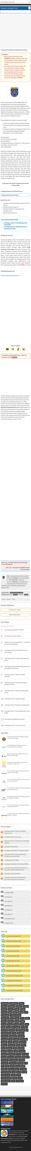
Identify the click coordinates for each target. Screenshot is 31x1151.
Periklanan (18, 1057)
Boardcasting (5, 1015)
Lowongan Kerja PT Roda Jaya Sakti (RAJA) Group (17, 691)
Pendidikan (12, 1054)
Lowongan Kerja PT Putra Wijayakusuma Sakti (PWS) (17, 712)
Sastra (12, 1066)
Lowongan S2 (8, 910)
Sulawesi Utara (6, 1075)
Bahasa (23, 1009)
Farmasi (4, 1024)
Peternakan (5, 1063)
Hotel (3, 1027)
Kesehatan (21, 1036)
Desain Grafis (5, 1018)
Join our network (15, 345)
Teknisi (15, 1078)
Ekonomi (4, 1021)
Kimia (10, 1039)
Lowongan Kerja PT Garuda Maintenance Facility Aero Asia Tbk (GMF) (15, 855)
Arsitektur (4, 1009)
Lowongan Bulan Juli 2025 (12, 965)
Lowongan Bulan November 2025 (14, 985)
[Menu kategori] (29, 1)
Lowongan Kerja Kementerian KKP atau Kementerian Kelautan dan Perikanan (15, 878)
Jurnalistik (21, 1030)
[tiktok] (18, 349)
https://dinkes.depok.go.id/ (12, 275)
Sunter (13, 1075)
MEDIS (24, 1045)
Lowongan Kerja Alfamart (11, 846)
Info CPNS (4, 1030)
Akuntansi (4, 1006)
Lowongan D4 (8, 905)
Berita (10, 1012)
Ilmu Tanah (24, 1027)
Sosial (18, 1072)
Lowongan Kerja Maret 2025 (13, 946)
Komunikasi (24, 1039)
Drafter (27, 1018)
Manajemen (22, 1042)
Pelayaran (4, 1054)
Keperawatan (12, 1036)
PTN (26, 1063)
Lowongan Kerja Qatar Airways (13, 636)
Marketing (4, 1045)
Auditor (17, 1009)
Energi (22, 1021)
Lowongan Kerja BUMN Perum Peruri (15, 719)
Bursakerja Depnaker (8, 2)
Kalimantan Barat (6, 1033)
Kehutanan (4, 1036)
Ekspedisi (10, 1021)
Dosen (22, 1018)
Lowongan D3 (8, 901)
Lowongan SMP (9, 892)
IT (16, 1030)
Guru (27, 1024)
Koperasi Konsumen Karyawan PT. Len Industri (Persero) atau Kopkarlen (17, 643)
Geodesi (10, 1024)
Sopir (13, 1072)
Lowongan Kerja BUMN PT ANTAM (14, 630)
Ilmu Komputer (16, 1027)
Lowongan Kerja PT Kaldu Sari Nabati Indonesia (15, 675)
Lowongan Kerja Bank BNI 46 (12, 873)
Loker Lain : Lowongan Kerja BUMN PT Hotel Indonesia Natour (17, 568)
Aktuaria (21, 1003)
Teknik (18, 1075)
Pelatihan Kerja (9, 923)
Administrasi (5, 1003)
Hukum (8, 1027)
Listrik (10, 1042)
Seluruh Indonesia (14, 1069)
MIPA (14, 1048)
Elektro (17, 1021)
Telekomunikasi (6, 1081)
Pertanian (21, 1060)
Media (18, 1045)
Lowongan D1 (8, 897)
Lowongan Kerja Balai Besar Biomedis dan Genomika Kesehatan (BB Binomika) (15, 868)
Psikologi (20, 1063)
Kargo (14, 1033)
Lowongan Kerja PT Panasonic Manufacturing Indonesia (16, 841)
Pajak (15, 1051)
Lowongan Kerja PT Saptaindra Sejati (15, 698)
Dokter (17, 1018)
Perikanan (10, 1057)
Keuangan (4, 1039)
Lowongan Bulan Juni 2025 (12, 961)
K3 (27, 1030)
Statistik (24, 1072)
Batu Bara (4, 1012)
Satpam (18, 1066)
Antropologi (12, 1006)
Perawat (4, 1057)
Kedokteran (21, 1033)
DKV (12, 1018)
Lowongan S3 (8, 914)
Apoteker (19, 1006)
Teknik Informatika (6, 1078)
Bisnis (25, 1012)
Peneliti (19, 1054)
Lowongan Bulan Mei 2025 (12, 956)
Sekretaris (4, 1069)
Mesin (3, 1048)
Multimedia (21, 1048)
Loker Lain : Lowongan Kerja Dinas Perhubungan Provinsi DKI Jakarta (14, 563)
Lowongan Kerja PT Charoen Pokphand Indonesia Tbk (15, 832)
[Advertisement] (15, 30)
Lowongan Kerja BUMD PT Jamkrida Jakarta (16, 850)
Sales (7, 1066)
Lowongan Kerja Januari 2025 (13, 936)
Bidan (15, 1012)
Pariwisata (22, 1051)
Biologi (20, 1012)
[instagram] (12, 349)
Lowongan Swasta (10, 918)
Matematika (12, 1045)
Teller (13, 1081)
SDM (23, 1066)
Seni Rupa (23, 1069)
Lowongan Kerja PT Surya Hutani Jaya (15, 725)
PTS (3, 1066)
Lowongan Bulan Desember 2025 (14, 990)
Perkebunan (5, 1060)
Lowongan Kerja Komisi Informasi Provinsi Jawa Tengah (16, 651)
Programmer (12, 1063)
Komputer (16, 1039)
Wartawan (4, 1084)
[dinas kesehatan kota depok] (15, 92)
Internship (11, 1030)
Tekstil (20, 1078)
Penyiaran (25, 1054)
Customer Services (15, 1015)
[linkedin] (23, 349)
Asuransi (10, 1009)
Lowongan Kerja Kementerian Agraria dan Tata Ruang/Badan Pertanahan (17, 667)
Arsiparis (25, 1006)
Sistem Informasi (6, 1072)
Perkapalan (26, 1057)
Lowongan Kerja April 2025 (12, 951)
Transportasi (19, 1081)
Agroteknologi (13, 1003)
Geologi (16, 1024)
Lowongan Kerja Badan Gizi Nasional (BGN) (16, 864)
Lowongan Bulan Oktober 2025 (13, 980)
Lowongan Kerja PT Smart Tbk (12, 837)
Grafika (22, 1024)
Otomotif (10, 1051)
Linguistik (4, 1042)
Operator (4, 1051)
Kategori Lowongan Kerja (9, 8)
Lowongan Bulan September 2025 (14, 975)
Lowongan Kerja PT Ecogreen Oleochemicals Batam (17, 659)
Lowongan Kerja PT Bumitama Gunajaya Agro (17, 705)
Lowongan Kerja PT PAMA (11, 860)
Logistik (15, 1042)
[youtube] (7, 349)
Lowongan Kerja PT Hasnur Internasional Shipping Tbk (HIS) (16, 683)
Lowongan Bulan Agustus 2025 (13, 970)
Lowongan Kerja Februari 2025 (13, 941)
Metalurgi (9, 1048)
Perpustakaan (13, 1060)
